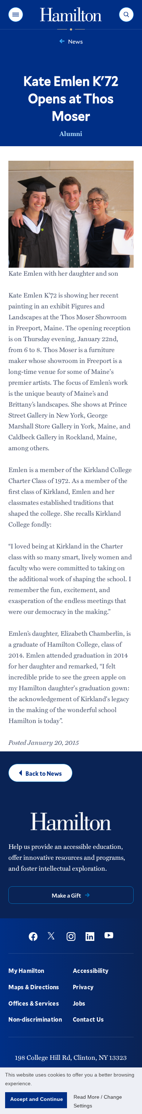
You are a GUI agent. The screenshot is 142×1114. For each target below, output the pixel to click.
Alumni (70, 133)
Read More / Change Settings (98, 1101)
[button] (16, 14)
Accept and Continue (36, 1099)
